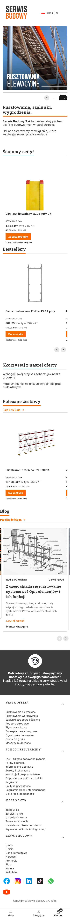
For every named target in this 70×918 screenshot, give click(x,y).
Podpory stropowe (17, 723)
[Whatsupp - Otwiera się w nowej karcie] (51, 881)
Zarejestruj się (14, 813)
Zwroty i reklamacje (18, 770)
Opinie (9, 849)
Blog (8, 864)
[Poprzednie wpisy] (59, 638)
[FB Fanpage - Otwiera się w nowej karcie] (7, 881)
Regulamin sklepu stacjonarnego (25, 789)
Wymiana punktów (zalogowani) (25, 829)
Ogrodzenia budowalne (20, 735)
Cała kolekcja (11, 410)
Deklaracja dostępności (20, 793)
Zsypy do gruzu (15, 739)
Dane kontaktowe (16, 852)
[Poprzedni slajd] (46, 97)
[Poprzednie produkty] (56, 349)
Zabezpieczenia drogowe (21, 731)
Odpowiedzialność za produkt (24, 778)
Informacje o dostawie (19, 766)
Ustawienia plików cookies (22, 825)
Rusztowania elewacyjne (21, 712)
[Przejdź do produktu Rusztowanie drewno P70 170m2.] (35, 442)
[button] (58, 912)
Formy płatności (15, 762)
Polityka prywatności (18, 786)
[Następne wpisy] (66, 638)
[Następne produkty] (63, 349)
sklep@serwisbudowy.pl (49, 681)
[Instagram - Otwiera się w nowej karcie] (18, 881)
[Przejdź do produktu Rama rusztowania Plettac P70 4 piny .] (35, 284)
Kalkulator (12, 872)
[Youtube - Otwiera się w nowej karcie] (7, 892)
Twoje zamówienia (17, 821)
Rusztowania (16, 579)
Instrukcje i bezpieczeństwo (23, 774)
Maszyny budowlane (18, 743)
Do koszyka (15, 334)
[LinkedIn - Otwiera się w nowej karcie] (29, 881)
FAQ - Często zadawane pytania (25, 758)
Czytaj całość (15, 620)
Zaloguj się (12, 809)
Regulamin (12, 782)
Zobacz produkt (18, 236)
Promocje (11, 860)
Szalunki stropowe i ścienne (23, 719)
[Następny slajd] (63, 97)
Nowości (11, 856)
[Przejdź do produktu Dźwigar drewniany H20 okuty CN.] (35, 186)
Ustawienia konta (16, 817)
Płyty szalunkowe (16, 727)
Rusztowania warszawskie (22, 715)
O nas (9, 845)
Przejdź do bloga (10, 519)
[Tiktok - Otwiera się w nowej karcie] (40, 881)
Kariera (10, 868)
